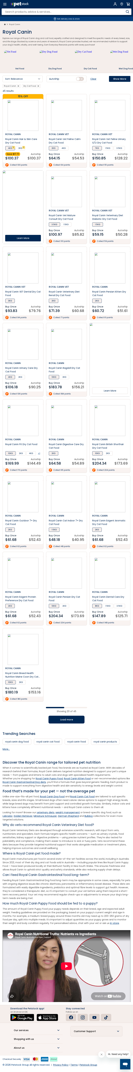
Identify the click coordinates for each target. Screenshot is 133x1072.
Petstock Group (88, 1064)
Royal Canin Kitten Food (77, 778)
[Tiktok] (106, 1017)
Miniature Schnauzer (45, 816)
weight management (67, 812)
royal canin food (76, 741)
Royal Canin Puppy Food (49, 778)
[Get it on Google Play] (22, 1017)
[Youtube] (94, 1017)
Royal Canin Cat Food (82, 796)
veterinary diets (45, 812)
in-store (114, 923)
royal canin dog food (17, 741)
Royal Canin (14, 24)
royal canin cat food (48, 741)
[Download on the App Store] (47, 1017)
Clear (93, 79)
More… (6, 749)
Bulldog (89, 816)
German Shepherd (68, 816)
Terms (74, 1064)
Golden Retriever (23, 816)
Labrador (7, 816)
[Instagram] (83, 1017)
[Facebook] (71, 1017)
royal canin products (105, 741)
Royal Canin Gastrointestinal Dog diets (24, 782)
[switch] (80, 79)
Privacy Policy (60, 1064)
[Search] (127, 12)
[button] (23, 79)
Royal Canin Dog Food (52, 796)
